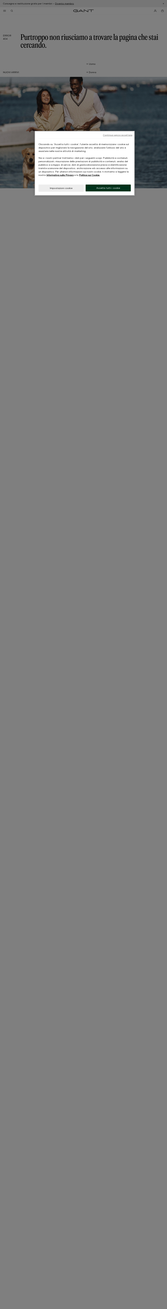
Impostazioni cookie (61, 188)
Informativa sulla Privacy (60, 175)
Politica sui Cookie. (89, 175)
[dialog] (85, 163)
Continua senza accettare (117, 135)
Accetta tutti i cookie (108, 188)
